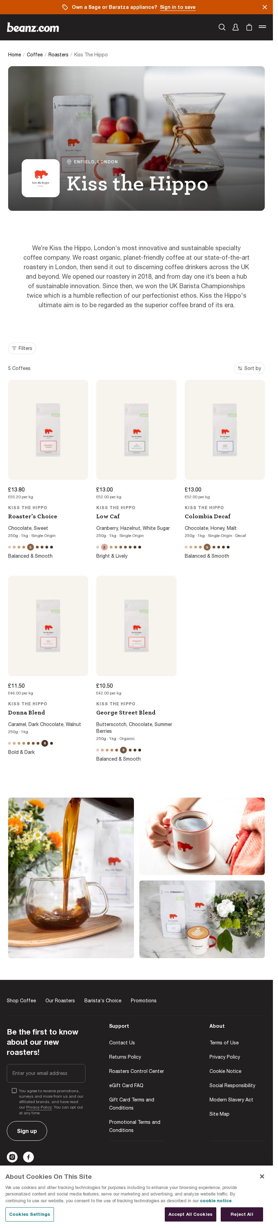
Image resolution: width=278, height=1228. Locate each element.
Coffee (35, 54)
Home (14, 54)
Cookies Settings (29, 1214)
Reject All (242, 1214)
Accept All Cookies (190, 1214)
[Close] (262, 1176)
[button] (235, 27)
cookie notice (216, 1200)
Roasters (58, 54)
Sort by (252, 368)
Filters (25, 348)
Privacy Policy (39, 1107)
